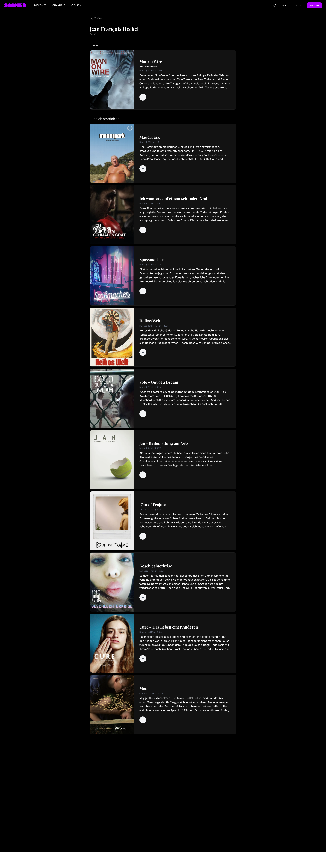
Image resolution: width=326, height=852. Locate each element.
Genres (76, 5)
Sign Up (314, 5)
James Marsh (150, 66)
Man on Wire (150, 61)
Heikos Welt (149, 320)
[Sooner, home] (15, 5)
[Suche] (275, 5)
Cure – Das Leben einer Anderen (168, 627)
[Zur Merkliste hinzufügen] (142, 97)
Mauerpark (149, 137)
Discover (40, 5)
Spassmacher (151, 259)
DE (282, 5)
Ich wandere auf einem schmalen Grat (173, 198)
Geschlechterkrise (155, 565)
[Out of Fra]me (152, 504)
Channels (58, 5)
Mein (144, 688)
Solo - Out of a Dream (158, 382)
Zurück (98, 18)
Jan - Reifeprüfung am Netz (163, 443)
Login (297, 5)
